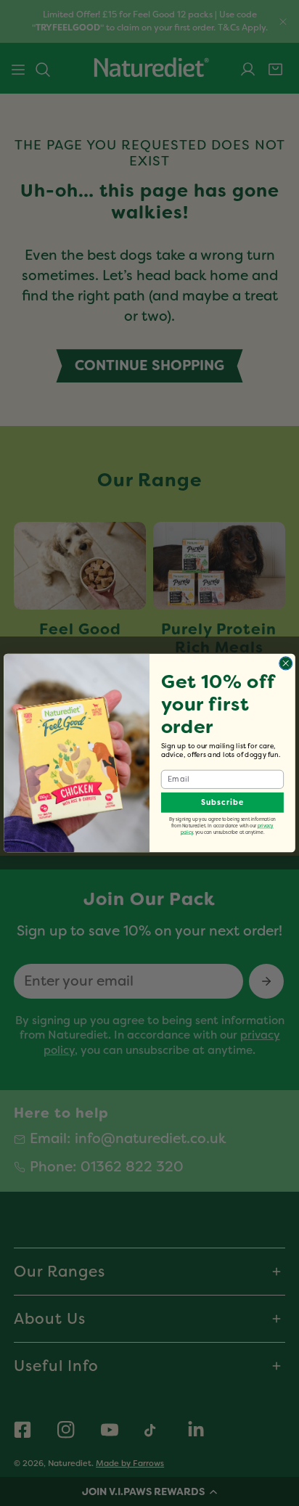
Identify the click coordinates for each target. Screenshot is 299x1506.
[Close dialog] (285, 663)
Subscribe (222, 802)
